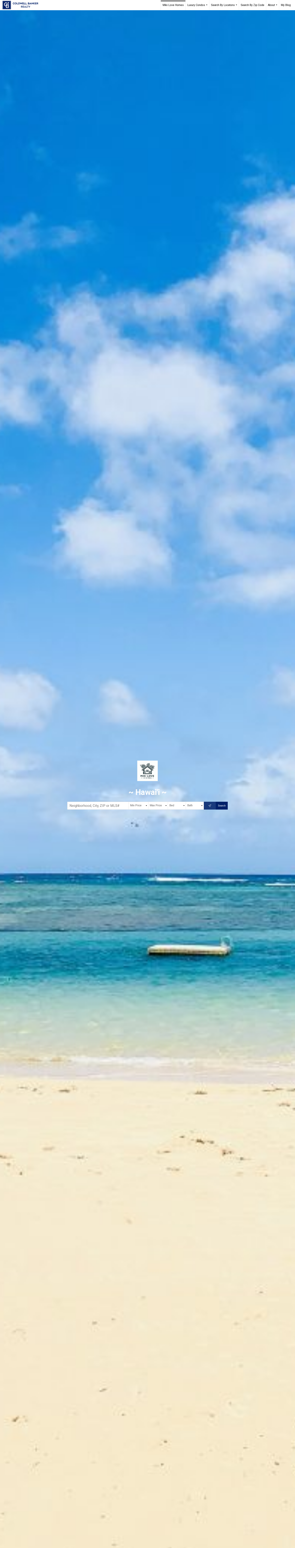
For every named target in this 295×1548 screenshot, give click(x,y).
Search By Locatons (224, 6)
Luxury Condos (197, 6)
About (273, 6)
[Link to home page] (22, 5)
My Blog (286, 5)
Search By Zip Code (252, 5)
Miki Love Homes (173, 5)
